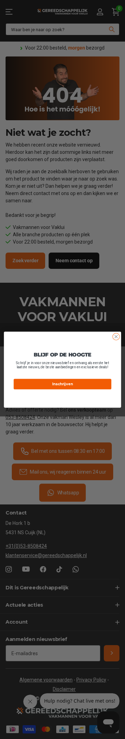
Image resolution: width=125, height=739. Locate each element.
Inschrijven (62, 384)
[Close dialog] (116, 336)
